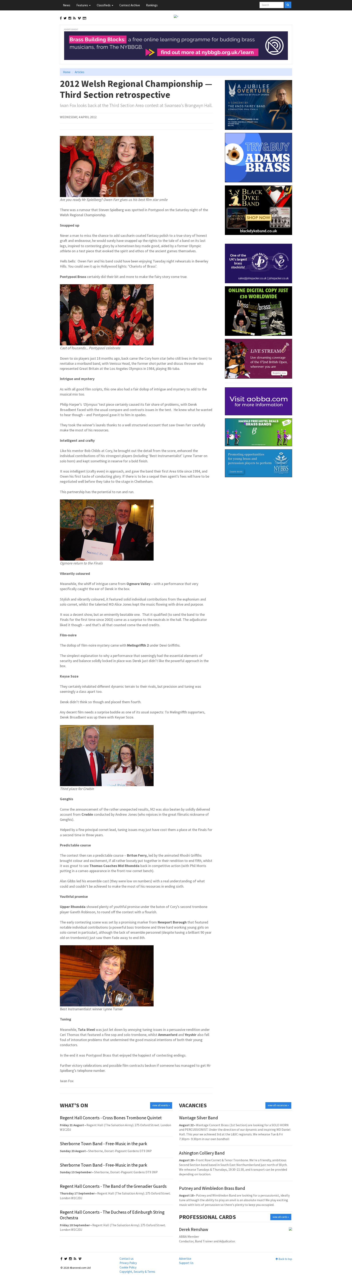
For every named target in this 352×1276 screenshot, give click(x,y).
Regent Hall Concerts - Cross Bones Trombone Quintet (111, 1118)
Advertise (185, 1259)
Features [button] (82, 5)
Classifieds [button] (104, 5)
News (66, 5)
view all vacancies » (278, 1105)
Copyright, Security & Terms (137, 1272)
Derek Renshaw (193, 1229)
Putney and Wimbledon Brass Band (212, 1188)
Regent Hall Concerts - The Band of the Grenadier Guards (113, 1186)
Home (66, 72)
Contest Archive (129, 5)
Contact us (127, 1259)
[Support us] (84, 18)
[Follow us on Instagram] (69, 18)
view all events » (161, 1105)
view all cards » (281, 1217)
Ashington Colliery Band (202, 1153)
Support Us (186, 1263)
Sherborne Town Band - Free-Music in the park (103, 1143)
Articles (79, 72)
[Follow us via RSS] (74, 18)
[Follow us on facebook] (61, 18)
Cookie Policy (128, 1267)
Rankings (152, 5)
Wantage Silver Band (198, 1118)
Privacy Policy (128, 1263)
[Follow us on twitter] (65, 18)
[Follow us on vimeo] (79, 18)
